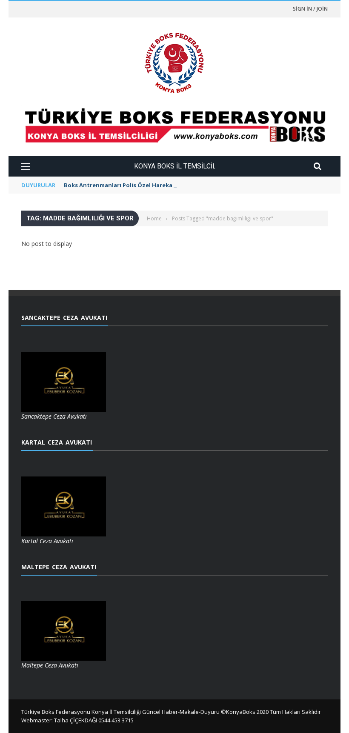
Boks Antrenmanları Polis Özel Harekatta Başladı (133, 185)
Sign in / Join (310, 8)
